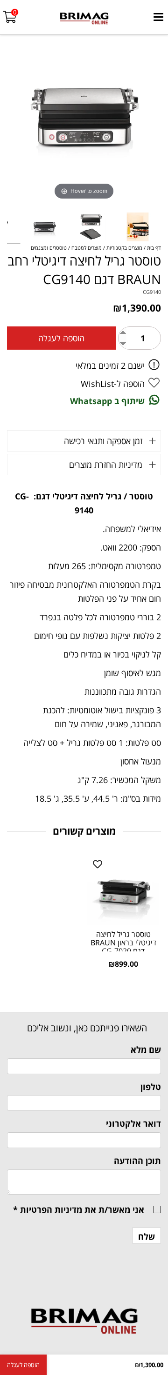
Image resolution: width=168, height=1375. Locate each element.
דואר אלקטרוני (133, 1123)
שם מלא (146, 1049)
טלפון (150, 1086)
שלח (146, 1236)
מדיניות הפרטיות (51, 1209)
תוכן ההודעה (137, 1160)
